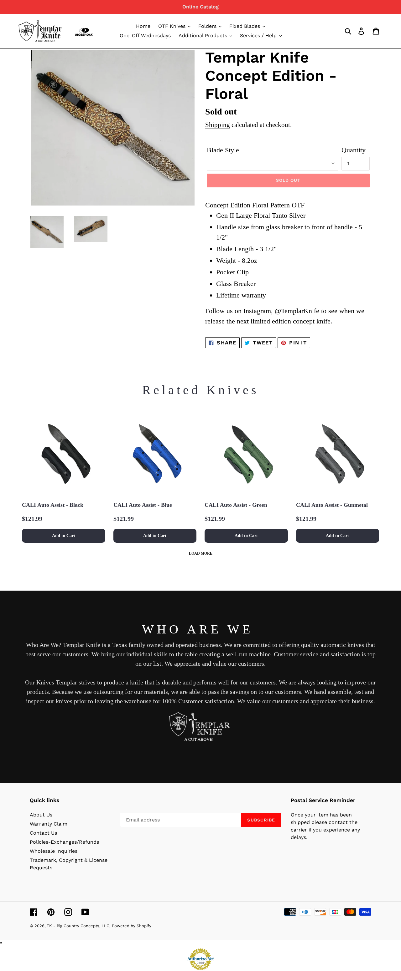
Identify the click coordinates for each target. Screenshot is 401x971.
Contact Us (43, 833)
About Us (41, 815)
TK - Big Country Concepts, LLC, (78, 925)
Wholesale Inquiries (53, 851)
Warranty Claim (48, 824)
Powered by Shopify (131, 925)
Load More (200, 553)
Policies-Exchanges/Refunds (64, 842)
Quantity (353, 150)
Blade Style (223, 150)
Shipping (217, 124)
